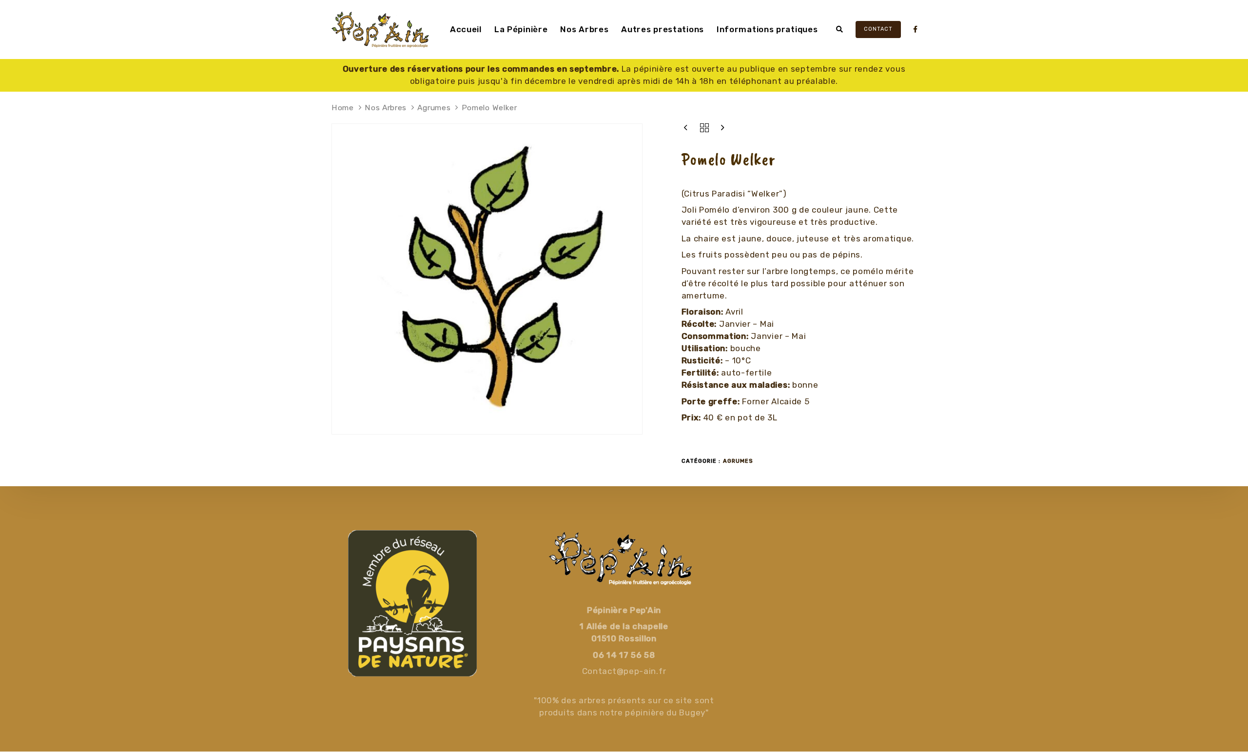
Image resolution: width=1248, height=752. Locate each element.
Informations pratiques (767, 29)
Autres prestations (662, 29)
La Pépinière (520, 29)
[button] (839, 29)
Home (343, 107)
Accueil (466, 29)
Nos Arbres (584, 29)
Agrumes (433, 107)
